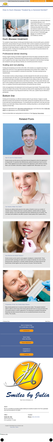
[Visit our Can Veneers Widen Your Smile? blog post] (26, 188)
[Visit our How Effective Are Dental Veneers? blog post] (26, 237)
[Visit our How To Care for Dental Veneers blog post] (26, 139)
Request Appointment (26, 342)
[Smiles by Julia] (4, 434)
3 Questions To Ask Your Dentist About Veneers (17, 304)
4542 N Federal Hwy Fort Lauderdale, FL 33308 (18, 1)
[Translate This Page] (50, 439)
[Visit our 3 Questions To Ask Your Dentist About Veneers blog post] (26, 286)
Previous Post (6, 321)
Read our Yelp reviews (38, 113)
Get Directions (26, 330)
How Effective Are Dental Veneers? (14, 255)
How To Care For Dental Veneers (13, 157)
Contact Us (26, 354)
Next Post (47, 321)
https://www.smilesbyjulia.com (25, 108)
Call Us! (39, 1)
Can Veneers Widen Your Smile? (13, 206)
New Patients (49, 1)
